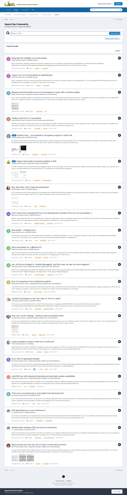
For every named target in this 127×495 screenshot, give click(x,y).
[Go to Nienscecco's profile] (8, 214)
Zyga (13, 232)
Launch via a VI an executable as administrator (32, 75)
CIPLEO (14, 60)
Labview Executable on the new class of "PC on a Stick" (36, 298)
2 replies (29, 274)
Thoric (14, 344)
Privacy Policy (60, 481)
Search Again (114, 33)
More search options (113, 38)
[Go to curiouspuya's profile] (8, 299)
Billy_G (13, 94)
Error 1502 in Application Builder (26, 359)
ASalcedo (14, 249)
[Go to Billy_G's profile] (8, 93)
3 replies (29, 309)
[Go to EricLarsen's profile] (8, 360)
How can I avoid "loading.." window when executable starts (38, 316)
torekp (14, 189)
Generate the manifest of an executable (29, 58)
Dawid (13, 137)
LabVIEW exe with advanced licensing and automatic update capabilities (43, 376)
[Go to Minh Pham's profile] (8, 446)
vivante (14, 318)
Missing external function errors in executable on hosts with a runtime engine (46, 92)
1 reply (30, 68)
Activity (16, 10)
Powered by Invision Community (63, 485)
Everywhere (112, 9)
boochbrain (15, 395)
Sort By (117, 50)
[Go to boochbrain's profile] (8, 394)
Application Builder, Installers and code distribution (41, 94)
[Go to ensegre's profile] (8, 162)
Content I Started (46, 14)
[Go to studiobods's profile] (8, 377)
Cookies (68, 481)
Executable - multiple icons (23, 230)
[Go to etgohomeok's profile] (8, 282)
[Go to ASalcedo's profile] (8, 248)
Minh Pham (15, 446)
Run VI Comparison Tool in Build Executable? (31, 281)
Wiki (33, 10)
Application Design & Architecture (38, 163)
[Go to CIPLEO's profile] (8, 59)
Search (57, 14)
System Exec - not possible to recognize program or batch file (44, 135)
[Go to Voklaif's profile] (8, 119)
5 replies (30, 85)
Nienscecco (15, 215)
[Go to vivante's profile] (8, 317)
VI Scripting (30, 344)
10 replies (31, 352)
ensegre (14, 163)
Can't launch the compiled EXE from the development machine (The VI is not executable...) (52, 213)
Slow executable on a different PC (27, 247)
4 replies (28, 206)
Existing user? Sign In (105, 4)
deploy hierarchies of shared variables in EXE (36, 161)
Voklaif (14, 120)
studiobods (15, 378)
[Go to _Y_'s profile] (8, 411)
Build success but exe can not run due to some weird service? (39, 445)
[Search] (120, 9)
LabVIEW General (32, 60)
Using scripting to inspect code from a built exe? (33, 342)
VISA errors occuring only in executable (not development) (38, 393)
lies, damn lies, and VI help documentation (30, 187)
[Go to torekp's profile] (8, 188)
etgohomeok (15, 283)
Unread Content (33, 14)
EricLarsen (15, 361)
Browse (8, 10)
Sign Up (118, 3)
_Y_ (12, 412)
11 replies (30, 111)
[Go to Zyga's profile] (8, 231)
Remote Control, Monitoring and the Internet (40, 120)
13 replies (28, 128)
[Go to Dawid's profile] (8, 136)
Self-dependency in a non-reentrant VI (29, 410)
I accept (117, 491)
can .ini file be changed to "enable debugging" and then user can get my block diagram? (51, 264)
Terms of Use (29, 492)
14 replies (29, 257)
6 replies (28, 292)
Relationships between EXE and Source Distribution (34, 427)
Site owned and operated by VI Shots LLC (63, 483)
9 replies (26, 335)
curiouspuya (15, 300)
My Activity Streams (19, 14)
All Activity (8, 14)
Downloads (25, 10)
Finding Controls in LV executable (26, 118)
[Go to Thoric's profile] (8, 343)
